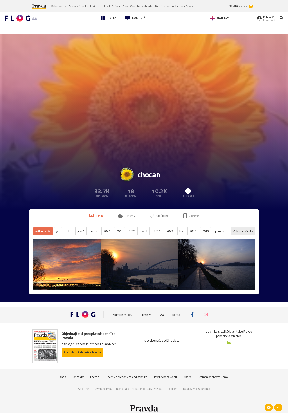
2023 (170, 231)
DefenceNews (184, 6)
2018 (205, 231)
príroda (219, 231)
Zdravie (116, 6)
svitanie (41, 231)
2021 (119, 231)
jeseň (81, 231)
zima (94, 231)
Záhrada (147, 6)
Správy (73, 6)
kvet (145, 231)
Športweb (85, 6)
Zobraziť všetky (243, 231)
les (181, 231)
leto (68, 231)
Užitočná (159, 6)
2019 (193, 231)
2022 (107, 231)
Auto (96, 6)
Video (170, 6)
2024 (157, 231)
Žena (125, 6)
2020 (132, 231)
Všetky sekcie (238, 6)
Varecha (135, 6)
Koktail (105, 6)
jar (58, 231)
